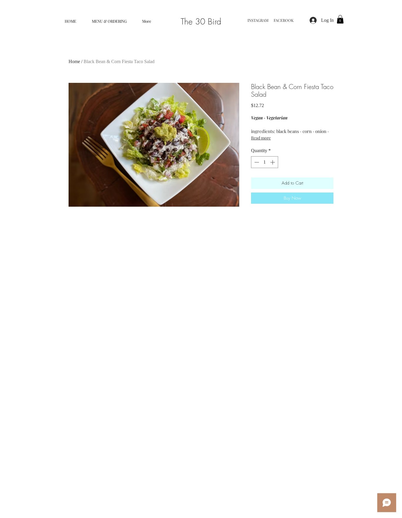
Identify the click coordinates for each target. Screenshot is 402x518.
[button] (109, 21)
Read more (261, 138)
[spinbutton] (264, 162)
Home (74, 61)
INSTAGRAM (258, 20)
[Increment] (273, 162)
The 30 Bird (201, 21)
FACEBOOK (284, 20)
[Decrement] (256, 162)
